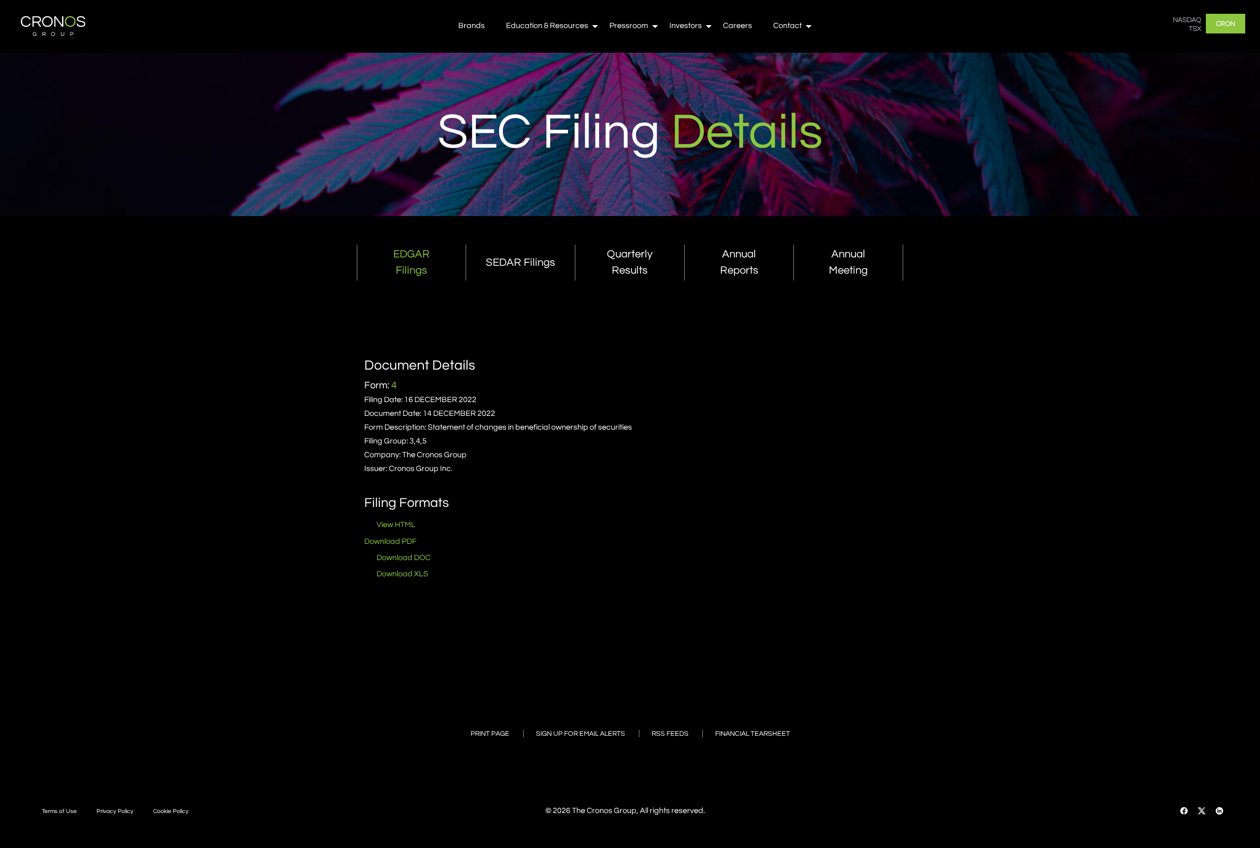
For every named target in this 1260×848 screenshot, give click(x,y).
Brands (471, 26)
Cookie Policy (171, 811)
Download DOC (404, 558)
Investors (685, 26)
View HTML (396, 525)
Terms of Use (59, 811)
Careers (737, 26)
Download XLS (402, 574)
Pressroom (628, 26)
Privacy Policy (114, 811)
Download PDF (390, 541)
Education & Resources (547, 26)
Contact (787, 26)
